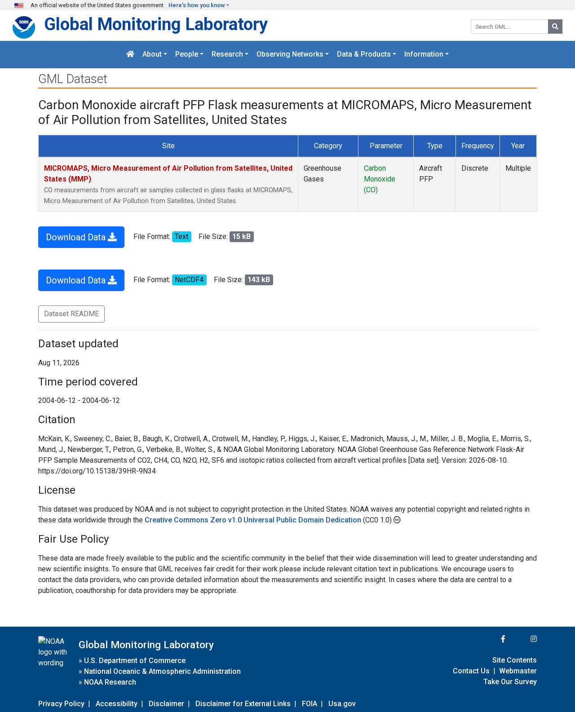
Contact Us (471, 671)
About (152, 54)
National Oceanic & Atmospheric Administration (162, 671)
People (186, 54)
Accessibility (116, 703)
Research (227, 54)
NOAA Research (110, 682)
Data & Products (364, 54)
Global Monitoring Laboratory (156, 24)
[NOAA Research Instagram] (522, 639)
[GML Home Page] (130, 54)
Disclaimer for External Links (243, 703)
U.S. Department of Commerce (135, 660)
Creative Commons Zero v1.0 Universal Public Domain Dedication (254, 520)
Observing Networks (290, 54)
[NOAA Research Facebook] (491, 639)
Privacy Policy (61, 703)
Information (423, 54)
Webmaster (518, 671)
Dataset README (71, 314)
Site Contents (514, 660)
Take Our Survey (510, 681)
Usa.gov (342, 703)
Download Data (77, 237)
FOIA (309, 703)
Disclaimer (166, 703)
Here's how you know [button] (196, 5)
